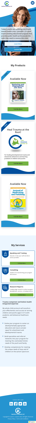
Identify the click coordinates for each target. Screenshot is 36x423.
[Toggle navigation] (32, 3)
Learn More (18, 44)
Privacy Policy (11, 419)
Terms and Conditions (22, 419)
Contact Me (18, 49)
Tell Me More (18, 109)
